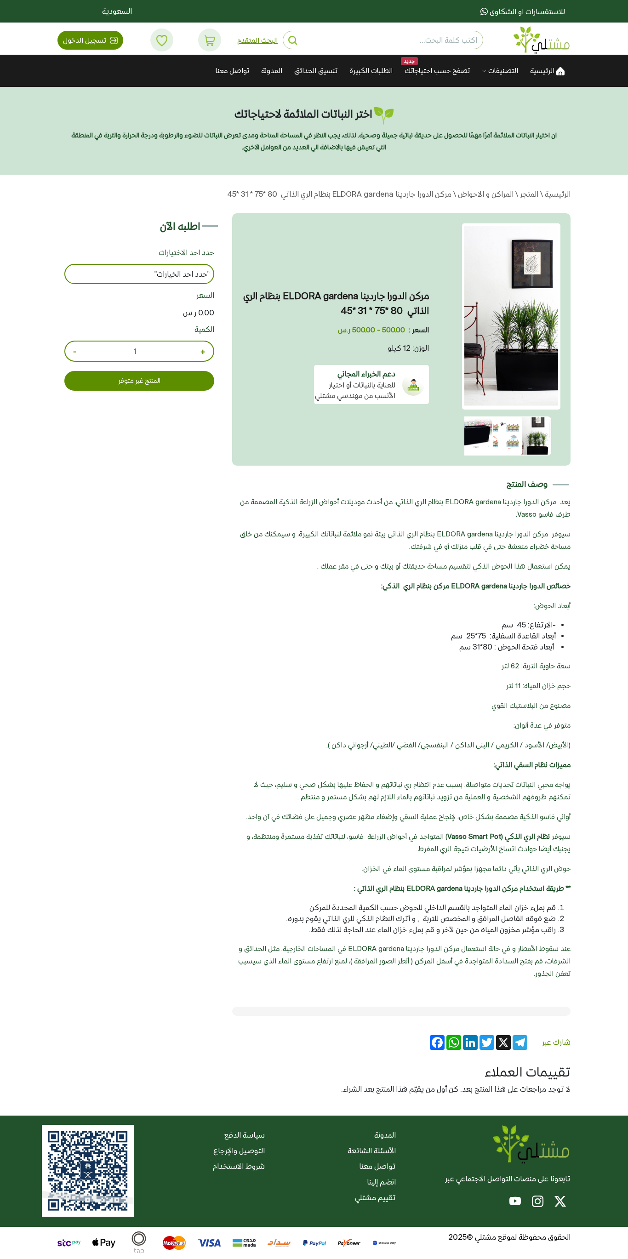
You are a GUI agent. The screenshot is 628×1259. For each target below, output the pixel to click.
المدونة (271, 70)
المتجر (528, 194)
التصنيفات (502, 70)
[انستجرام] (537, 1203)
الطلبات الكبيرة (371, 70)
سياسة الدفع (244, 1135)
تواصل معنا (232, 70)
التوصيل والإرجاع (239, 1150)
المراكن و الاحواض (485, 194)
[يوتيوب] (515, 1203)
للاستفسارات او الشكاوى (526, 11)
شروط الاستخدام (239, 1166)
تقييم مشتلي (375, 1197)
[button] (210, 40)
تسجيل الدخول (85, 40)
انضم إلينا (381, 1182)
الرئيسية (543, 70)
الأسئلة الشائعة (372, 1150)
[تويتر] (560, 1203)
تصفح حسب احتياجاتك (437, 70)
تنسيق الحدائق (315, 70)
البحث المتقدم (257, 40)
